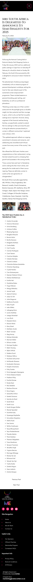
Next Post (16, 485)
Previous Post (16, 479)
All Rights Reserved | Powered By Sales (11, 573)
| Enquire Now (14, 578)
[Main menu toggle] (29, 6)
